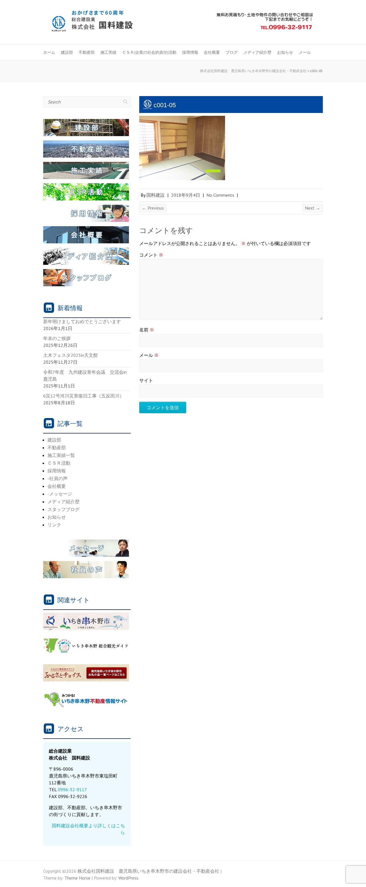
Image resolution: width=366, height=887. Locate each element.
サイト (146, 380)
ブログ (232, 52)
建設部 (67, 52)
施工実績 (108, 52)
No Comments (220, 195)
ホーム (49, 52)
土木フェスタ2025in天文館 (70, 355)
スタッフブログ (63, 509)
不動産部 (87, 52)
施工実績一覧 (61, 455)
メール (305, 52)
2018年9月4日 (185, 195)
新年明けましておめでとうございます (82, 321)
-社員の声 (57, 478)
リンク (54, 525)
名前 (146, 330)
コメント (151, 255)
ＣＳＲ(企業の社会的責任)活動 (149, 52)
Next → (312, 208)
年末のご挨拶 (57, 338)
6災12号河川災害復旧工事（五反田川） (83, 396)
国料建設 (155, 195)
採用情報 (190, 52)
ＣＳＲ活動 (58, 463)
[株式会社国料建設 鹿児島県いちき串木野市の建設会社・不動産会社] (183, 23)
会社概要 (212, 52)
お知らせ (285, 52)
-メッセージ (59, 494)
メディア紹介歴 (257, 52)
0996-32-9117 (72, 789)
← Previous (153, 208)
